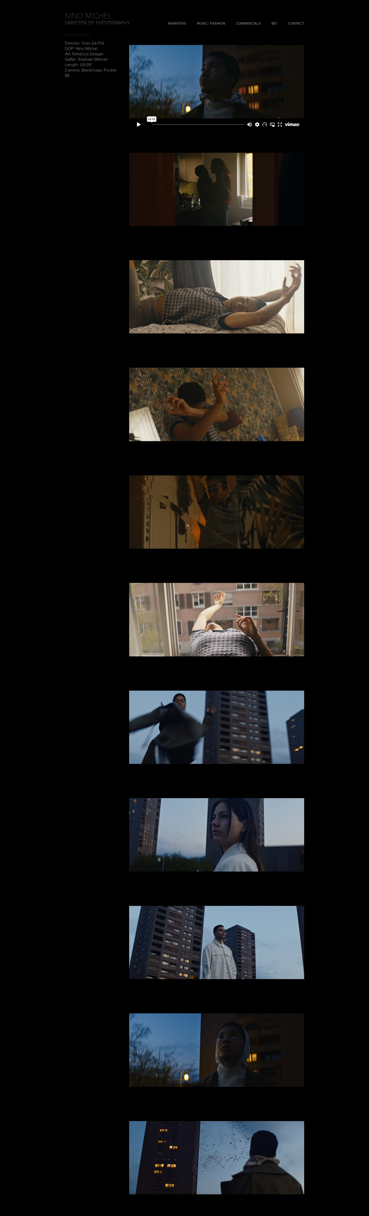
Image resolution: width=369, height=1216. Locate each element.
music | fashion (211, 23)
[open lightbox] (216, 189)
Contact (296, 23)
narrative (177, 23)
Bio (274, 23)
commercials (248, 23)
